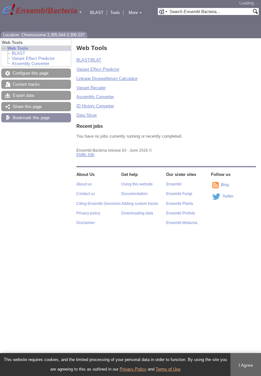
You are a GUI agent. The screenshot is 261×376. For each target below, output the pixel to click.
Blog (225, 185)
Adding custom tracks (139, 204)
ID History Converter (95, 106)
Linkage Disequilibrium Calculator (107, 78)
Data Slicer (86, 115)
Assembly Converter (30, 63)
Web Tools (17, 48)
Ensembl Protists (180, 213)
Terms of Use (168, 369)
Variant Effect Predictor (33, 58)
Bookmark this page (31, 117)
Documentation (134, 194)
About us (84, 184)
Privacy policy (88, 213)
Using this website (137, 184)
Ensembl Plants (179, 204)
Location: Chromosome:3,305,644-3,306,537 (44, 35)
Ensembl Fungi (179, 194)
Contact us (85, 194)
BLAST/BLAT (88, 60)
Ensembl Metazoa (181, 223)
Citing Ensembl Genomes (98, 204)
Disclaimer (85, 223)
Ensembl (173, 184)
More (135, 12)
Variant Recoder (91, 87)
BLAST (96, 12)
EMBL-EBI (85, 155)
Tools (115, 12)
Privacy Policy (133, 369)
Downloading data (137, 213)
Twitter (228, 196)
